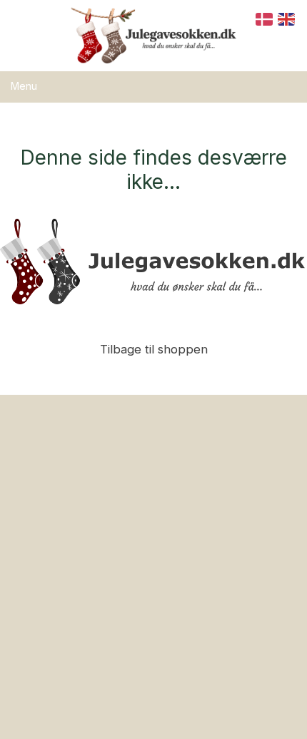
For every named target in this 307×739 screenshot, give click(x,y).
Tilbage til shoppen (154, 349)
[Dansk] (265, 18)
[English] (287, 18)
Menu (24, 86)
